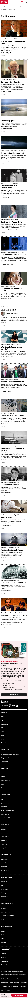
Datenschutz (23, 982)
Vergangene (4, 893)
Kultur (2, 728)
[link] (9, 6)
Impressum (4, 986)
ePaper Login (4, 961)
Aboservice (4, 957)
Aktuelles (3, 773)
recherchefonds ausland (7, 810)
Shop (2, 938)
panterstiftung (5, 814)
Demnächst (4, 881)
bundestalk (4, 829)
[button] (26, 2)
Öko (2, 720)
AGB (9, 986)
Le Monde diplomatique (7, 915)
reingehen (3, 848)
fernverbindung (5, 833)
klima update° (5, 836)
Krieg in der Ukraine (6, 758)
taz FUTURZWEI (5, 912)
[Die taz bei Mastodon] (10, 706)
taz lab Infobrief (5, 870)
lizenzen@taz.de (22, 974)
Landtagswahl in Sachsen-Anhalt (10, 754)
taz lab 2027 (4, 896)
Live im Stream (5, 889)
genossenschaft (5, 803)
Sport (2, 731)
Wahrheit (3, 743)
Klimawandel (4, 761)
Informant (17, 982)
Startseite (3, 9)
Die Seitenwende (5, 780)
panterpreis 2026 (5, 818)
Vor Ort (3, 885)
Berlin (2, 735)
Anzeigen (3, 942)
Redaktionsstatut (12, 979)
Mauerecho (4, 840)
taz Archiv (3, 919)
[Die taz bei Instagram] (17, 706)
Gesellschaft (4, 724)
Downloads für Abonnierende (9, 965)
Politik (2, 716)
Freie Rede (4, 844)
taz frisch (3, 863)
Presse (3, 788)
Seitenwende (14, 986)
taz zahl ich (4, 806)
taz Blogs (3, 908)
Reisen (3, 931)
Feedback (3, 953)
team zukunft (4, 859)
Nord (2, 739)
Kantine (3, 935)
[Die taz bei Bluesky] (13, 706)
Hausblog (3, 776)
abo (2, 799)
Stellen (3, 784)
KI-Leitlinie (10, 982)
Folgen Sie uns (4, 705)
